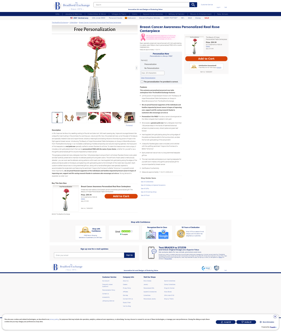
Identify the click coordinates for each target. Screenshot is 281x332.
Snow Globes (147, 281)
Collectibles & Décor (97, 14)
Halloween (132, 18)
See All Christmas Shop (149, 192)
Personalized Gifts (149, 288)
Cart (225, 7)
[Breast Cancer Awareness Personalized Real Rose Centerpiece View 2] (69, 117)
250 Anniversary (80, 18)
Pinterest (129, 125)
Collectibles (147, 295)
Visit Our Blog (127, 306)
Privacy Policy (168, 258)
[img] (225, 267)
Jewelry (146, 284)
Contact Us (105, 294)
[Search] (193, 4)
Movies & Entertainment (200, 14)
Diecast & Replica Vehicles (149, 18)
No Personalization (151, 68)
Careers (125, 284)
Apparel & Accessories (153, 14)
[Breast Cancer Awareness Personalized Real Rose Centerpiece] (95, 68)
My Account (105, 281)
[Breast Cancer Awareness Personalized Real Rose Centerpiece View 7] (129, 117)
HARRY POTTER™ (170, 18)
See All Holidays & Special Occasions (153, 185)
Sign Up (129, 255)
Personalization (150, 64)
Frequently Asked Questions (107, 285)
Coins (134, 14)
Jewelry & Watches (73, 14)
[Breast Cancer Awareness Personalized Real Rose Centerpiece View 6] (117, 117)
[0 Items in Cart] (226, 4)
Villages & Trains (119, 14)
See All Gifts (145, 188)
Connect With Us (128, 299)
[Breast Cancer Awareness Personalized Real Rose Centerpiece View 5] (105, 117)
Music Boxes (168, 292)
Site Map (125, 295)
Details (83, 199)
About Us (125, 281)
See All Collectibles (147, 182)
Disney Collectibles (169, 284)
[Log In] (218, 4)
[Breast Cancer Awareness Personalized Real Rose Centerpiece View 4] (93, 117)
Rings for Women (169, 288)
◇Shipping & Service (108, 301)
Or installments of (89, 198)
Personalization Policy (108, 290)
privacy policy (54, 319)
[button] (207, 268)
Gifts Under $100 (98, 18)
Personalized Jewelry (150, 299)
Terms (220, 257)
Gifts (57, 14)
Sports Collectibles (169, 281)
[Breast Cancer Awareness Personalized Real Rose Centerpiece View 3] (81, 117)
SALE (207, 18)
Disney (198, 18)
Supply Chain (127, 302)
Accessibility (106, 297)
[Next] (136, 68)
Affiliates (125, 292)
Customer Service (207, 4)
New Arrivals (222, 14)
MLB (190, 18)
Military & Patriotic (177, 14)
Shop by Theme (168, 299)
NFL (182, 18)
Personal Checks (115, 18)
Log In (218, 7)
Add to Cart (121, 196)
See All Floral (145, 195)
